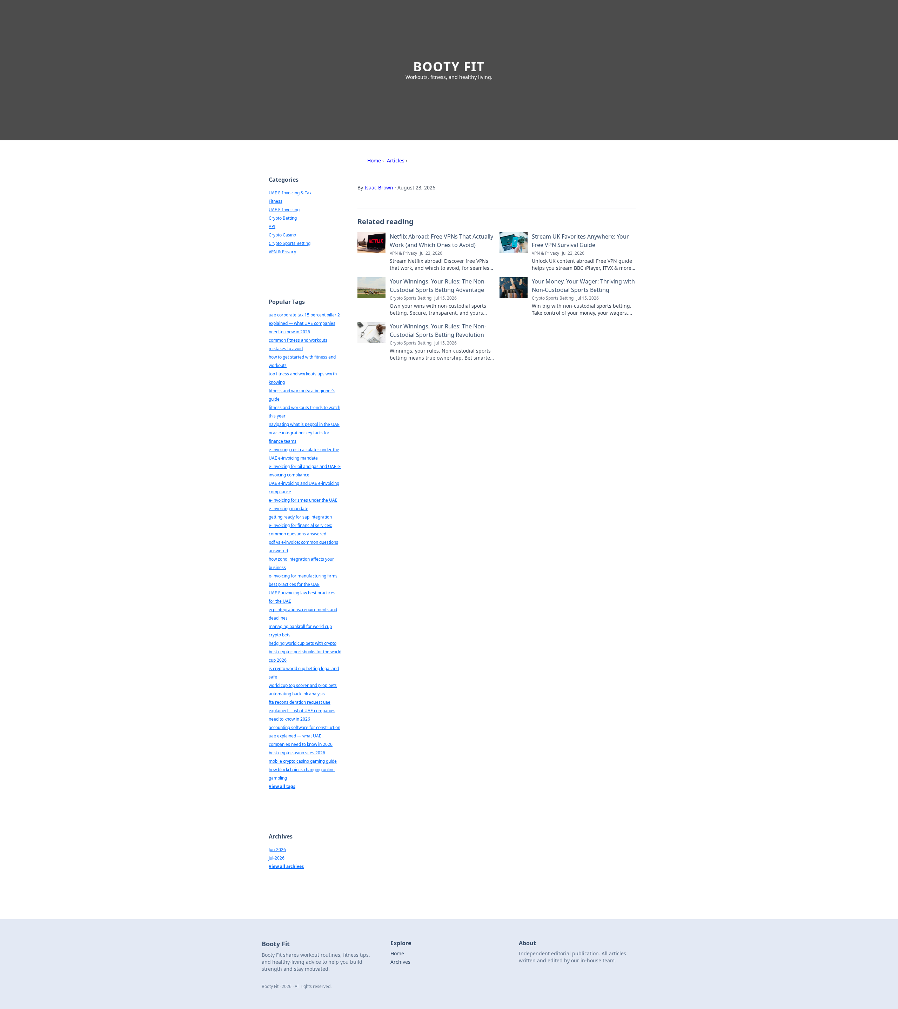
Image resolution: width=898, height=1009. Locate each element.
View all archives (286, 866)
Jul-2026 (276, 858)
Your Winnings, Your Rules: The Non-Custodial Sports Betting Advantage (438, 286)
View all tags (282, 786)
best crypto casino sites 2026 (297, 753)
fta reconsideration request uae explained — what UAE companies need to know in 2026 (302, 710)
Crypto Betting (283, 218)
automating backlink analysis (297, 694)
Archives (400, 961)
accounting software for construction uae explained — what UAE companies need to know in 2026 (304, 735)
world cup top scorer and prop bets (303, 685)
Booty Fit (449, 66)
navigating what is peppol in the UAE (304, 424)
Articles (395, 160)
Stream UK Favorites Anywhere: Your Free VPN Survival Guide (580, 241)
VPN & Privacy (282, 252)
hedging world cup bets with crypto (302, 643)
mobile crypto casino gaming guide (303, 761)
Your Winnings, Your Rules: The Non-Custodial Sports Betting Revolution (438, 330)
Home (374, 160)
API (272, 226)
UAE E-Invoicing (284, 210)
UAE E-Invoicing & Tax (290, 193)
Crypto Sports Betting (289, 243)
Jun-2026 (277, 850)
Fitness (275, 201)
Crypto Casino (282, 235)
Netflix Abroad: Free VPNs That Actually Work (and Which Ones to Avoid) (441, 241)
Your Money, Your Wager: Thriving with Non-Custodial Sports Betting (583, 286)
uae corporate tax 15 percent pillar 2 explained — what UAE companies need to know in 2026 (304, 323)
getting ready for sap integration (300, 517)
